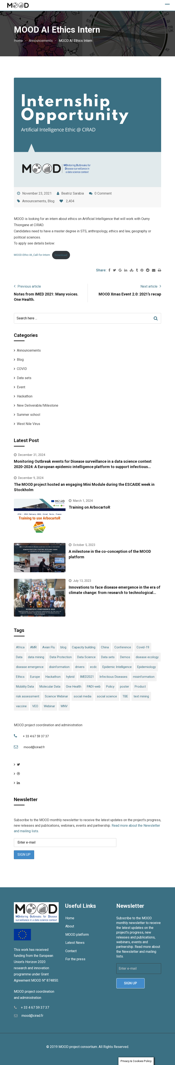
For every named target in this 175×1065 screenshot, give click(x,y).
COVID (22, 369)
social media (82, 696)
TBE (125, 696)
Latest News (75, 943)
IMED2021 (87, 677)
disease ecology (147, 657)
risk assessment (27, 696)
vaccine (21, 706)
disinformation (59, 667)
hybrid (70, 677)
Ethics (20, 677)
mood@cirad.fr (34, 747)
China (105, 647)
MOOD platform (77, 935)
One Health (73, 686)
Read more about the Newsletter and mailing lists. (138, 951)
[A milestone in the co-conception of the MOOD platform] (40, 557)
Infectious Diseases (113, 677)
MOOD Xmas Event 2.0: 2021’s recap (130, 294)
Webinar (49, 706)
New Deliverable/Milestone (37, 405)
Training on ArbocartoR (89, 507)
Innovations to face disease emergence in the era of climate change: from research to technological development (114, 592)
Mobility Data (25, 686)
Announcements (34, 201)
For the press (75, 959)
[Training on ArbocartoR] (40, 518)
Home (69, 918)
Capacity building (83, 647)
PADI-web (94, 686)
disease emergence (30, 667)
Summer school (28, 415)
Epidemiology (146, 667)
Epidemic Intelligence (117, 667)
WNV (64, 706)
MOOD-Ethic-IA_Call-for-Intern (32, 255)
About (69, 926)
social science (107, 696)
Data (19, 657)
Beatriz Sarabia (72, 193)
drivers (80, 667)
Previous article (29, 286)
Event (21, 387)
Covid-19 (143, 647)
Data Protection (61, 657)
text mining (141, 696)
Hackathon (24, 396)
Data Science (86, 657)
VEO (35, 706)
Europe (35, 677)
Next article (149, 286)
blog (63, 647)
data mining (36, 657)
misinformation (144, 677)
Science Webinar (56, 696)
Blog (51, 201)
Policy (110, 686)
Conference (122, 647)
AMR (33, 647)
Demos (125, 657)
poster (124, 686)
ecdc (93, 667)
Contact (71, 951)
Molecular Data (49, 686)
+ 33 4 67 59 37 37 (36, 736)
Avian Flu (48, 647)
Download (61, 255)
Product (140, 686)
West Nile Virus (28, 424)
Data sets (24, 378)
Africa (20, 647)
